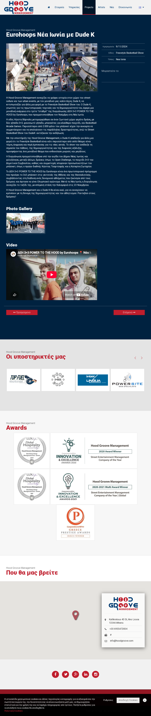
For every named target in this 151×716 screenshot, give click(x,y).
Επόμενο (128, 312)
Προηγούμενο (23, 312)
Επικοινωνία (125, 7)
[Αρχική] (49, 7)
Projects (89, 7)
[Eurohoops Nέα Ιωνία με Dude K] (51, 67)
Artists (101, 7)
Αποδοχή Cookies (128, 700)
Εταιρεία (59, 7)
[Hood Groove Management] (18, 7)
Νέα (112, 7)
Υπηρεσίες (74, 7)
